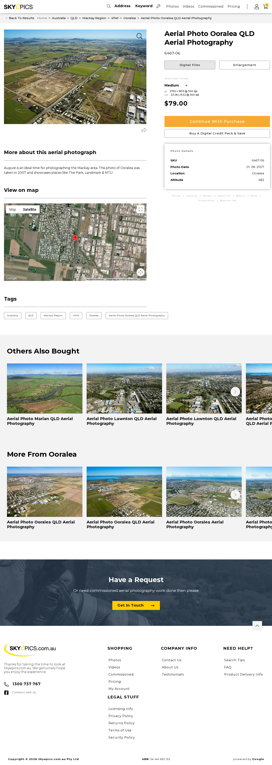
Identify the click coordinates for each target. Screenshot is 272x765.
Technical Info (228, 200)
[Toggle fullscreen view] (141, 209)
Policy (253, 195)
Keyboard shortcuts (95, 279)
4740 (76, 315)
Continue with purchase (217, 121)
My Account (119, 689)
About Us (170, 667)
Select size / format (176, 79)
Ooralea (94, 315)
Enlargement (244, 65)
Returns (240, 195)
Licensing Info (121, 709)
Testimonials (173, 674)
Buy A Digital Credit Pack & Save (217, 133)
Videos (188, 6)
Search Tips (224, 195)
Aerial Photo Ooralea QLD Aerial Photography (137, 315)
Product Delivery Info (243, 674)
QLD (30, 315)
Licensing (192, 195)
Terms (142, 279)
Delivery (208, 195)
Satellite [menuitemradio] (29, 209)
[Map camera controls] (141, 272)
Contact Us (171, 660)
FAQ (228, 667)
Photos (172, 6)
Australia (12, 315)
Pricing (234, 6)
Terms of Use (120, 730)
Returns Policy (122, 723)
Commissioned (211, 6)
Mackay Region (53, 315)
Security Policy (122, 737)
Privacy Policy (206, 200)
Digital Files (190, 65)
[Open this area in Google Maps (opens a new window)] (11, 278)
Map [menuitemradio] (12, 209)
